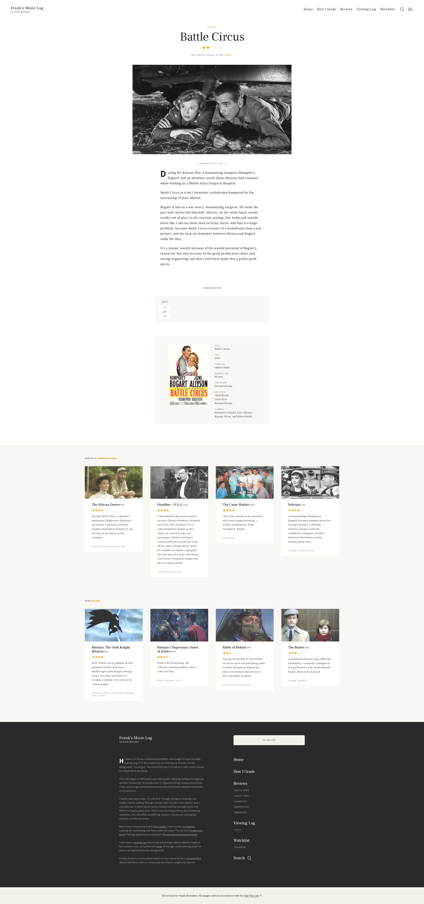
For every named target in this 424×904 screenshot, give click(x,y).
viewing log (139, 842)
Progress (240, 847)
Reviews (346, 9)
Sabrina (296, 505)
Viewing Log (366, 9)
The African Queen (108, 505)
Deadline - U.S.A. (172, 505)
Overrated (240, 801)
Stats (237, 830)
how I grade (159, 826)
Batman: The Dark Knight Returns (111, 649)
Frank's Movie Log (27, 8)
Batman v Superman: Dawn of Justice (177, 649)
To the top (269, 740)
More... (229, 55)
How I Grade (326, 9)
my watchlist (193, 858)
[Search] (402, 9)
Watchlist (387, 9)
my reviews (188, 826)
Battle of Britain (237, 647)
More (92, 601)
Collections (241, 796)
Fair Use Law (251, 895)
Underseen (240, 812)
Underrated (241, 807)
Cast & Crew (241, 790)
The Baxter (299, 647)
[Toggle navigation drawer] (410, 9)
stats (159, 846)
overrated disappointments (181, 834)
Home (308, 9)
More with (101, 458)
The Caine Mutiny (238, 505)
